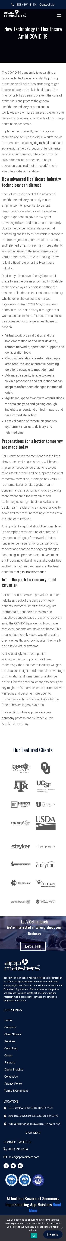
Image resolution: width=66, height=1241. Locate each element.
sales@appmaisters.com (23, 1157)
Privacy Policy (13, 1083)
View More (33, 1132)
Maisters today (18, 724)
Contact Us (11, 1076)
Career (8, 1055)
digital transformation (31, 572)
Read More (20, 1000)
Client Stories (12, 1034)
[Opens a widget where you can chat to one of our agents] (52, 1234)
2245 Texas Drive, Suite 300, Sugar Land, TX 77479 (33, 1116)
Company (10, 1027)
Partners (9, 1062)
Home (8, 1020)
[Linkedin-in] (20, 1165)
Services (9, 1041)
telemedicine (16, 245)
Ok (34, 1235)
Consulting (10, 1048)
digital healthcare (46, 143)
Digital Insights (13, 1069)
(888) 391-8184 (18, 1149)
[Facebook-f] (6, 1165)
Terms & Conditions (16, 1090)
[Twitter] (13, 1165)
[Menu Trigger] (59, 16)
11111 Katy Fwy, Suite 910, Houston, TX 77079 (30, 1108)
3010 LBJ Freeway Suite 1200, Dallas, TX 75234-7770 (34, 1124)
